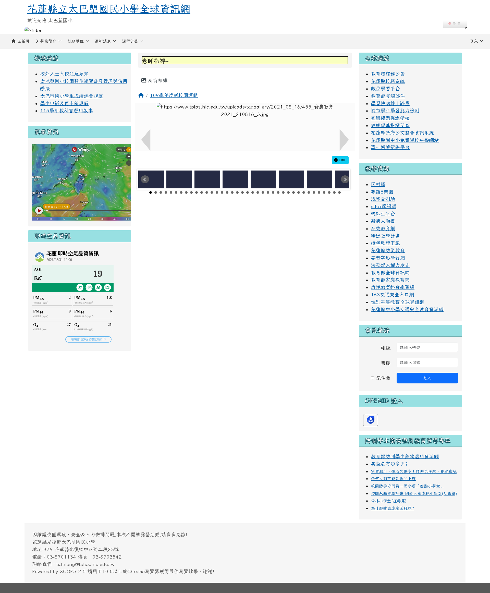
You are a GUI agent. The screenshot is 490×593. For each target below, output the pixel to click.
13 (212, 192)
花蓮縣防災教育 (388, 250)
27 (283, 192)
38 (339, 192)
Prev (145, 179)
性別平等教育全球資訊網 (397, 301)
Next (345, 179)
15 (222, 192)
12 (206, 192)
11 (201, 192)
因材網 (378, 184)
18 (237, 192)
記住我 (382, 378)
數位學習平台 (385, 88)
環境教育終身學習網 (392, 287)
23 (263, 192)
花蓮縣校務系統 (388, 81)
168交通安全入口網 (392, 294)
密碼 (385, 362)
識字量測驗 (383, 199)
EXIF (342, 160)
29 (293, 192)
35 (324, 192)
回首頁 (23, 41)
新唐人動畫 (383, 221)
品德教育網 (383, 228)
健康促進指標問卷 (390, 125)
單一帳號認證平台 (390, 147)
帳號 (385, 347)
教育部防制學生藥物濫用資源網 (405, 456)
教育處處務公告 (388, 73)
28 (288, 192)
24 (268, 192)
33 (314, 192)
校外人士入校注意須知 (64, 73)
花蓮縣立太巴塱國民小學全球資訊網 (108, 9)
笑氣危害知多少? (389, 463)
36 (329, 192)
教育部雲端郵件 (388, 95)
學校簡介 (48, 41)
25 (273, 192)
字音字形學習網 (388, 257)
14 (217, 192)
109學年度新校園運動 (174, 95)
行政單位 (75, 41)
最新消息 (103, 41)
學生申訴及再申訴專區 (64, 103)
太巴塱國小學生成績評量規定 (71, 95)
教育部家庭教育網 (390, 279)
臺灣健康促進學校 (390, 117)
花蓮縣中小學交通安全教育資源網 (407, 309)
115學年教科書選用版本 (66, 110)
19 (242, 192)
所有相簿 (156, 80)
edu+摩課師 (383, 206)
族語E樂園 (382, 191)
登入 (474, 41)
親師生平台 (383, 213)
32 (309, 192)
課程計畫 (130, 41)
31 (303, 192)
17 (232, 192)
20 (247, 192)
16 (227, 192)
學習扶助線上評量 (390, 103)
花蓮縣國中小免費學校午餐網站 (405, 140)
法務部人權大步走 (390, 265)
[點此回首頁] (244, 30)
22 (257, 192)
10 (196, 192)
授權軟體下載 (385, 242)
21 (252, 192)
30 (298, 192)
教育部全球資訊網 (390, 272)
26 (278, 192)
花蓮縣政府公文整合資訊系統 (402, 132)
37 (334, 192)
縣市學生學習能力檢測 (395, 110)
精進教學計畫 (385, 235)
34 (319, 192)
